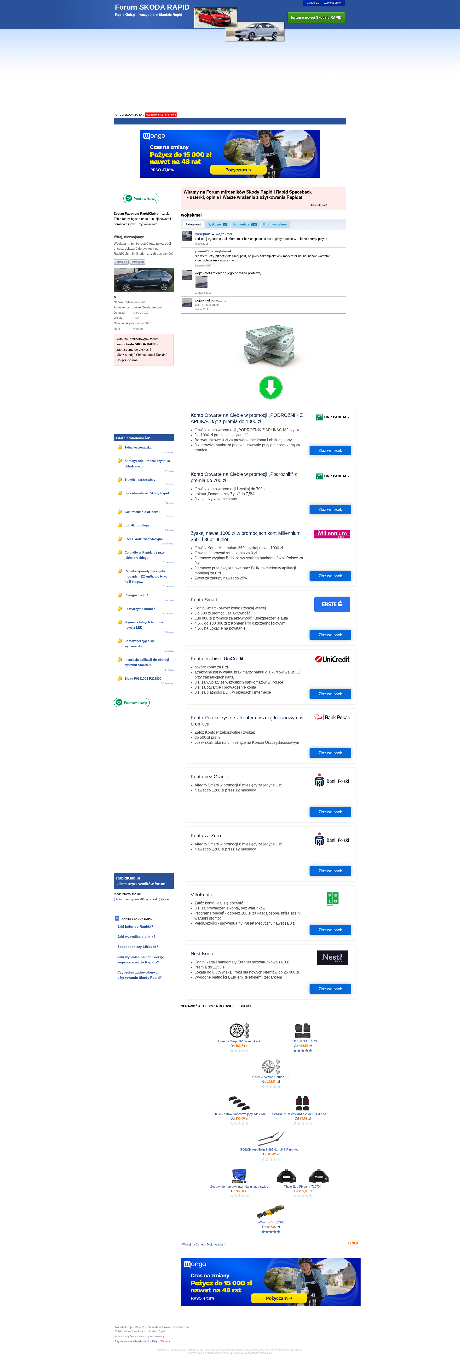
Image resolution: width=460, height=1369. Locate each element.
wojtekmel (224, 234)
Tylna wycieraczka (138, 447)
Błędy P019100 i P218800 (143, 678)
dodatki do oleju (137, 525)
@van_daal (121, 899)
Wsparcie (166, 1341)
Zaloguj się (313, 2)
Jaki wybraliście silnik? (136, 936)
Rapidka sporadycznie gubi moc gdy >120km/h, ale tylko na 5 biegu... (146, 576)
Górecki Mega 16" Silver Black (239, 1041)
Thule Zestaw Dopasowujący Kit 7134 (239, 1114)
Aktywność (193, 224)
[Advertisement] (230, 76)
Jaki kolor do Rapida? (135, 926)
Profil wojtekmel (275, 224)
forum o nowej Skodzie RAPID (316, 17)
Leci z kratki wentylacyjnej (144, 539)
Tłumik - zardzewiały (140, 480)
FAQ (154, 1341)
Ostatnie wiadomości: (132, 438)
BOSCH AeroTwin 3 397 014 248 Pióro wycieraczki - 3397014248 (271, 1149)
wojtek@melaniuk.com (147, 307)
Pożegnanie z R (136, 595)
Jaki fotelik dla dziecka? (142, 512)
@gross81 (137, 899)
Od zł (239, 1046)
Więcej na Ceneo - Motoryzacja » (203, 1244)
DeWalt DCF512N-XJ (271, 1222)
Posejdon (202, 234)
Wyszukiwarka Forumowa (160, 114)
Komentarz (244, 224)
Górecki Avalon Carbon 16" (271, 1077)
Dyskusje (216, 224)
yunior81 (202, 251)
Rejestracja (137, 261)
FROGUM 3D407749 (302, 1041)
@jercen (164, 899)
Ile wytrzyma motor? (140, 609)
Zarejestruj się (332, 2)
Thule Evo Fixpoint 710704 (302, 1186)
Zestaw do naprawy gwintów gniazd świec (239, 1186)
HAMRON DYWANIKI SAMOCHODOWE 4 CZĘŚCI (303, 1114)
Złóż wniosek (330, 450)
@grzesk (151, 899)
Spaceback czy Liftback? (137, 947)
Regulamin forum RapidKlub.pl (132, 1341)
